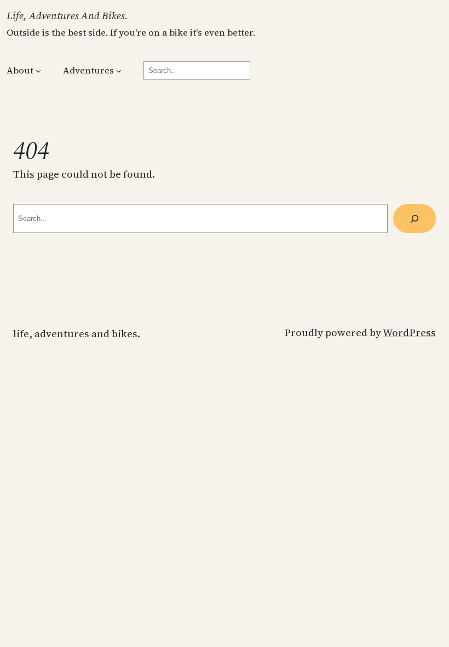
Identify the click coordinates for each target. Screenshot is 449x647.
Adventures (88, 70)
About (20, 70)
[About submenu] (38, 70)
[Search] (414, 218)
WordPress (409, 332)
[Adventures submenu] (119, 70)
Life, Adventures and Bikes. (67, 15)
